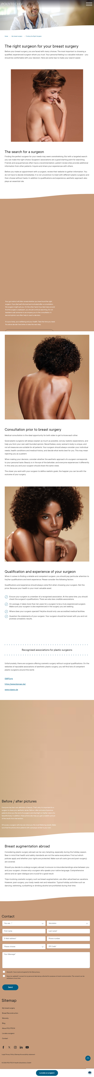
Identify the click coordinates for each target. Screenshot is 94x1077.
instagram (15, 1047)
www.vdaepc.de (11, 690)
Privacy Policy (10, 1054)
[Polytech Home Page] (10, 4)
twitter (9, 1047)
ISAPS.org (9, 679)
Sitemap (17, 1054)
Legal (3, 1054)
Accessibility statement (27, 1054)
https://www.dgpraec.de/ (15, 684)
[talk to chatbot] (89, 1072)
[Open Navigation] (89, 4)
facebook (3, 1047)
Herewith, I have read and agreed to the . (23, 972)
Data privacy (36, 972)
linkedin (21, 1047)
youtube (27, 1047)
